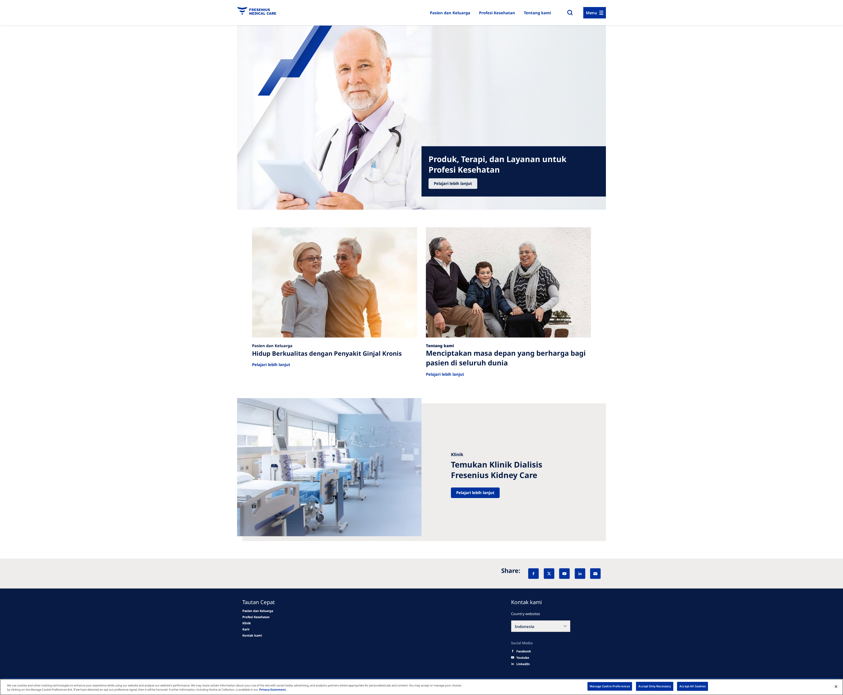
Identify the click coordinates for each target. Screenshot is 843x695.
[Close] (836, 686)
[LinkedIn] (580, 573)
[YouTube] (564, 573)
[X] (549, 573)
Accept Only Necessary (654, 686)
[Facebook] (533, 573)
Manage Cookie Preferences (610, 686)
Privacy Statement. (273, 690)
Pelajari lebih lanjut (453, 183)
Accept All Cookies (692, 686)
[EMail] (595, 573)
